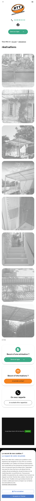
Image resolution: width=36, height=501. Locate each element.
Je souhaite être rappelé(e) (18, 403)
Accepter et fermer (18, 496)
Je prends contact (18, 381)
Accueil (14, 42)
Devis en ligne (17, 32)
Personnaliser (19, 491)
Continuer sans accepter (9, 484)
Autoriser (28, 431)
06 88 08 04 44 (19, 20)
